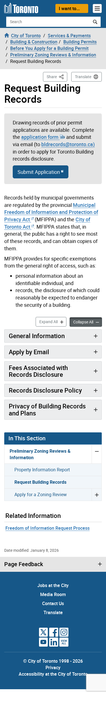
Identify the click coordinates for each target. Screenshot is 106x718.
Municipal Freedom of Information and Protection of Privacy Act (51, 212)
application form (40, 136)
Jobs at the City (53, 585)
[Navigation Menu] (97, 8)
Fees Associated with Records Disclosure (38, 371)
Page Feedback (23, 564)
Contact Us (53, 603)
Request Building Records (40, 482)
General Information (37, 336)
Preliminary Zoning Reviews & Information (40, 454)
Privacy (53, 667)
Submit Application (39, 171)
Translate (83, 76)
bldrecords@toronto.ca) (68, 144)
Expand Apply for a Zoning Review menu (96, 494)
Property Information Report (42, 470)
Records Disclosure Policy (45, 390)
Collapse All (87, 322)
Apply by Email (29, 352)
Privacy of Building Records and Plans (47, 409)
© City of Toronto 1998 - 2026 (53, 661)
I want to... (69, 8)
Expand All (52, 321)
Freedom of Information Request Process (47, 528)
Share (57, 76)
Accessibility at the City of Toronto (53, 674)
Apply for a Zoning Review (40, 494)
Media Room (53, 594)
